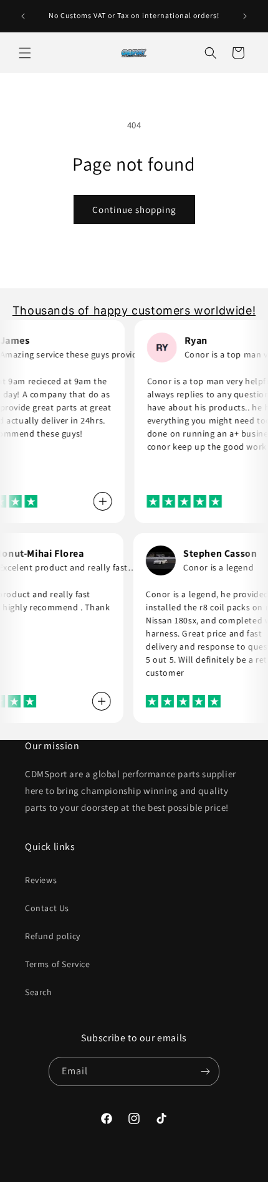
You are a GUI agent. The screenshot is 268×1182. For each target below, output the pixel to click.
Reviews (41, 880)
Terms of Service (57, 964)
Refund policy (52, 936)
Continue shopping (134, 209)
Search (38, 992)
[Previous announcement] (23, 16)
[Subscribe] (205, 1071)
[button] (25, 53)
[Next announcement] (245, 16)
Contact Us (47, 908)
